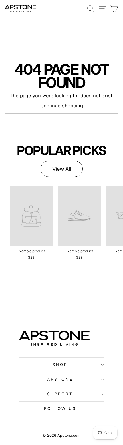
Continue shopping (61, 105)
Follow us (60, 408)
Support (60, 394)
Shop (60, 364)
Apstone (60, 379)
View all (61, 169)
